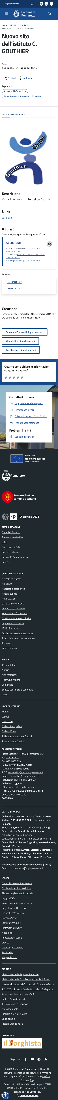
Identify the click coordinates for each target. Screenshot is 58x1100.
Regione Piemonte (12, 3)
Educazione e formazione (14, 613)
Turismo (6, 643)
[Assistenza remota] (32, 1080)
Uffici (4, 542)
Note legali (7, 933)
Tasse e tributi (9, 665)
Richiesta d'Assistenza (13, 913)
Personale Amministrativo (15, 557)
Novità (13, 25)
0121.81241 (12, 757)
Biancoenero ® (31, 1088)
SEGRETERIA (13, 243)
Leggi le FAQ (8, 898)
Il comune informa (11, 680)
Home (4, 25)
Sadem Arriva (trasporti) (14, 999)
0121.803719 (13, 761)
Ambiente (7, 584)
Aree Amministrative (12, 537)
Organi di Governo (11, 532)
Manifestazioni (9, 675)
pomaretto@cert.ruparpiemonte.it (25, 772)
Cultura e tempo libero (13, 608)
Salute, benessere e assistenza (17, 633)
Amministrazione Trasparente (17, 883)
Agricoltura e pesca (11, 579)
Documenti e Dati (11, 547)
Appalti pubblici (9, 593)
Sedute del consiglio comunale (17, 689)
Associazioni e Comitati (13, 741)
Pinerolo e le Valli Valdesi (14, 1014)
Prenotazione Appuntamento (17, 903)
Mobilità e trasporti (11, 628)
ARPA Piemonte (10, 1009)
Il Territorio (7, 721)
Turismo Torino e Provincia (15, 1004)
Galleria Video (9, 731)
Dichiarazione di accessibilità (16, 888)
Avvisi (5, 694)
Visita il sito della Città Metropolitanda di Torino (26, 979)
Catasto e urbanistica (13, 603)
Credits (5, 942)
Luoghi (5, 716)
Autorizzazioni (9, 598)
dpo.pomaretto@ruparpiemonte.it (26, 868)
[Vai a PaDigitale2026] (29, 516)
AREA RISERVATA (29, 1095)
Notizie (22, 25)
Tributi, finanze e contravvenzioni (18, 638)
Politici (5, 562)
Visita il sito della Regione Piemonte (20, 974)
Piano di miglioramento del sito (17, 893)
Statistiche (7, 952)
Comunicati (7, 684)
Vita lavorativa (9, 648)
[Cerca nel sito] (49, 13)
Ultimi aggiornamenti (12, 947)
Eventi (5, 711)
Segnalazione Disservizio (14, 908)
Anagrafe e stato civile (13, 589)
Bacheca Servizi (10, 918)
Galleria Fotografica (12, 726)
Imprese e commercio (13, 623)
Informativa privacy (12, 928)
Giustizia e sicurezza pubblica (16, 618)
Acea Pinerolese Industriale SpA (18, 994)
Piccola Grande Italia (12, 1024)
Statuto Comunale (11, 923)
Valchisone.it (8, 1019)
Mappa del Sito (9, 957)
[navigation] (6, 13)
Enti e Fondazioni (10, 552)
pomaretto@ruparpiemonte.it (26, 260)
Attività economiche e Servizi (17, 736)
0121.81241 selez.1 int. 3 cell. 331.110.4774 (25, 256)
